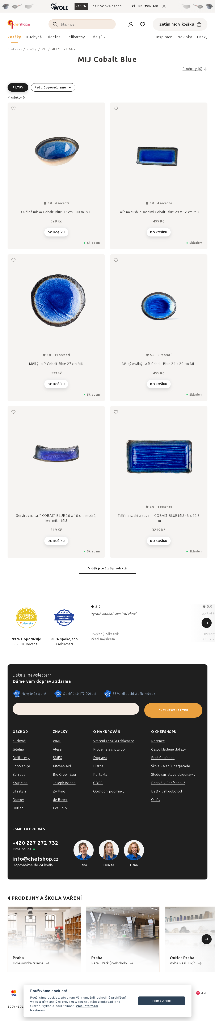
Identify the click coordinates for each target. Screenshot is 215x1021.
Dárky (202, 37)
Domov (18, 800)
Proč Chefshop (162, 758)
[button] (107, 87)
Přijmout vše (161, 1000)
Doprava (100, 758)
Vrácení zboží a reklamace (113, 741)
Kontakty (100, 775)
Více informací (87, 1006)
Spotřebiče (21, 766)
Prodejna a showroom (110, 749)
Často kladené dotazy (168, 749)
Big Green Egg (64, 775)
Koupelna (20, 783)
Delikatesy (21, 758)
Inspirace (164, 37)
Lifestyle (20, 791)
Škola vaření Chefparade (170, 766)
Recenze (158, 741)
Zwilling (59, 791)
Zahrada (19, 775)
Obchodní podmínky (109, 791)
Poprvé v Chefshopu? (168, 783)
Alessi (57, 749)
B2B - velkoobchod (166, 791)
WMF (57, 741)
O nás (155, 800)
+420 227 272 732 (35, 843)
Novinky (184, 37)
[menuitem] (14, 38)
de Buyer (60, 800)
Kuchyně (19, 741)
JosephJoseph (64, 783)
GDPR (98, 783)
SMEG (57, 758)
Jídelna (18, 749)
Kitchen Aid (62, 766)
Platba (98, 766)
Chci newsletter (173, 710)
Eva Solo (60, 808)
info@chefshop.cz (36, 859)
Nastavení (38, 1010)
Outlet (18, 808)
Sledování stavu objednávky (173, 775)
